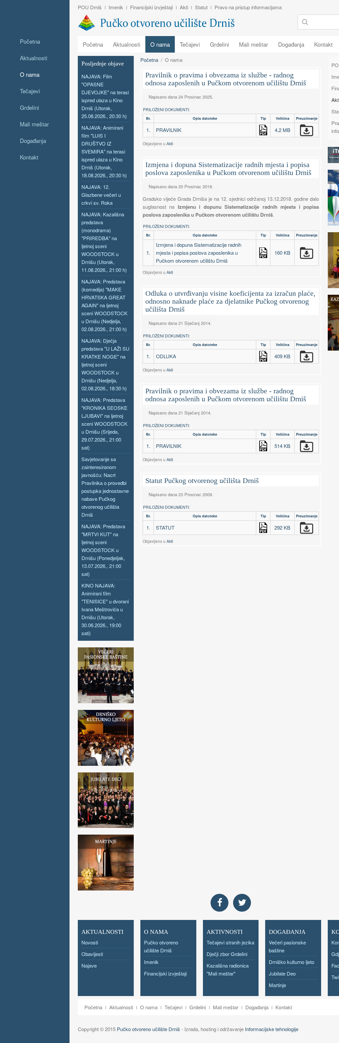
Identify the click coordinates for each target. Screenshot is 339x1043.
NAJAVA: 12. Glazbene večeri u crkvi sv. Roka (101, 194)
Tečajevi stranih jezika (230, 942)
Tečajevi (30, 91)
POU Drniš (90, 7)
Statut (201, 7)
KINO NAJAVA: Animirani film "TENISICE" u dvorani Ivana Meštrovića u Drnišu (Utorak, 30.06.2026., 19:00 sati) (105, 609)
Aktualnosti (33, 58)
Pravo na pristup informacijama (248, 7)
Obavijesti (92, 953)
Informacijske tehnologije (271, 1028)
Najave (89, 965)
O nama (29, 74)
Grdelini (29, 107)
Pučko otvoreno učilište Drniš (148, 1028)
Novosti (89, 942)
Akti (184, 7)
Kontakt (29, 157)
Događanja (33, 140)
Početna (30, 41)
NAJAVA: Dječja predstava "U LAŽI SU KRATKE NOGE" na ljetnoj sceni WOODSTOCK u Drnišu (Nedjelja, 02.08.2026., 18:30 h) (105, 364)
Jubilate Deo (282, 973)
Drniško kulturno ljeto (291, 961)
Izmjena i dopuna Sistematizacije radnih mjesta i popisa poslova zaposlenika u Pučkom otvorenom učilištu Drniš (228, 168)
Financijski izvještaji (151, 7)
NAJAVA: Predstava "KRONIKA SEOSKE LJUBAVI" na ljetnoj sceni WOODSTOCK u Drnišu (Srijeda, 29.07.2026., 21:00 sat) (104, 423)
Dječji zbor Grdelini (227, 953)
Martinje (277, 984)
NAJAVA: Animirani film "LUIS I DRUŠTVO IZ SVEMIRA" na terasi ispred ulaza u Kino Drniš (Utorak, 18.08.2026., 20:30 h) (104, 151)
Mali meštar (34, 124)
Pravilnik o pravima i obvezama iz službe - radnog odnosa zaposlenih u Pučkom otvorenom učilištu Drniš (225, 79)
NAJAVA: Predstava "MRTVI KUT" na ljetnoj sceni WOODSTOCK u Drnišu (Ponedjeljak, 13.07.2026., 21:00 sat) (103, 550)
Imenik (116, 7)
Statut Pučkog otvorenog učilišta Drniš (202, 480)
